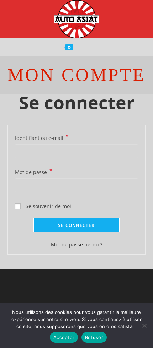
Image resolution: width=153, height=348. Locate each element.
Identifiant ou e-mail (42, 137)
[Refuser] (144, 325)
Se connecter (76, 225)
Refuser (94, 337)
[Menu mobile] (91, 47)
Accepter (63, 337)
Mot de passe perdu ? (76, 244)
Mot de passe (33, 171)
